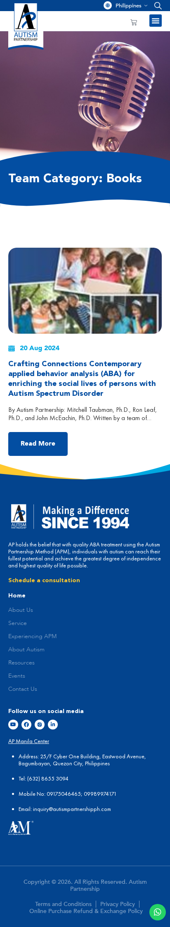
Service (17, 623)
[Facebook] (26, 725)
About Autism (26, 650)
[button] (156, 5)
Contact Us (22, 689)
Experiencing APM (32, 636)
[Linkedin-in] (53, 725)
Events (16, 676)
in (35, 809)
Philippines (129, 5)
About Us (20, 610)
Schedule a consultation (44, 580)
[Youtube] (13, 725)
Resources (21, 663)
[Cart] (133, 22)
